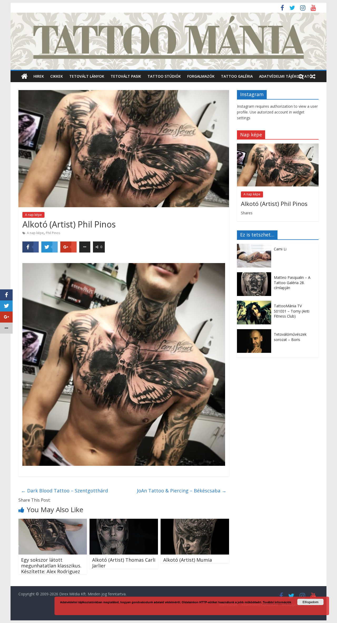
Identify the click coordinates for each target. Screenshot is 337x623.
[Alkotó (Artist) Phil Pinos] (278, 146)
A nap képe (33, 214)
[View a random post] (313, 76)
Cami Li (280, 248)
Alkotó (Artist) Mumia (187, 560)
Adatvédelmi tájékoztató (285, 76)
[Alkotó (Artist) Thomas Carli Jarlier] (124, 522)
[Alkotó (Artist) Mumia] (195, 522)
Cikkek (56, 76)
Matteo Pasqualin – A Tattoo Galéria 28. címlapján (292, 282)
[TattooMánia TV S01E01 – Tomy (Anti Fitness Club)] (255, 303)
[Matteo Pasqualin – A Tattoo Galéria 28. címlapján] (255, 275)
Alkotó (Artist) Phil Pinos (274, 203)
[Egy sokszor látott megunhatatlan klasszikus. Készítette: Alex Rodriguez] (52, 522)
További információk (277, 602)
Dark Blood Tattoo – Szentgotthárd (64, 490)
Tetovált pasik (126, 76)
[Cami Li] (255, 246)
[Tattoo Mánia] (168, 16)
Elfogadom (311, 602)
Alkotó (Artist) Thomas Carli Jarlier (123, 563)
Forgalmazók (201, 76)
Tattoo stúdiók (164, 76)
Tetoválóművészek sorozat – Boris (290, 337)
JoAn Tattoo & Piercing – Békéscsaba (181, 490)
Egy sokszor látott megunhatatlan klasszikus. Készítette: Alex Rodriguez (51, 565)
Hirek (38, 76)
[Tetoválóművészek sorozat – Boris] (255, 331)
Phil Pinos (53, 233)
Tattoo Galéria (237, 76)
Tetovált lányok (86, 76)
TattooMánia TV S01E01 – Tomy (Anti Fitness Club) (291, 311)
